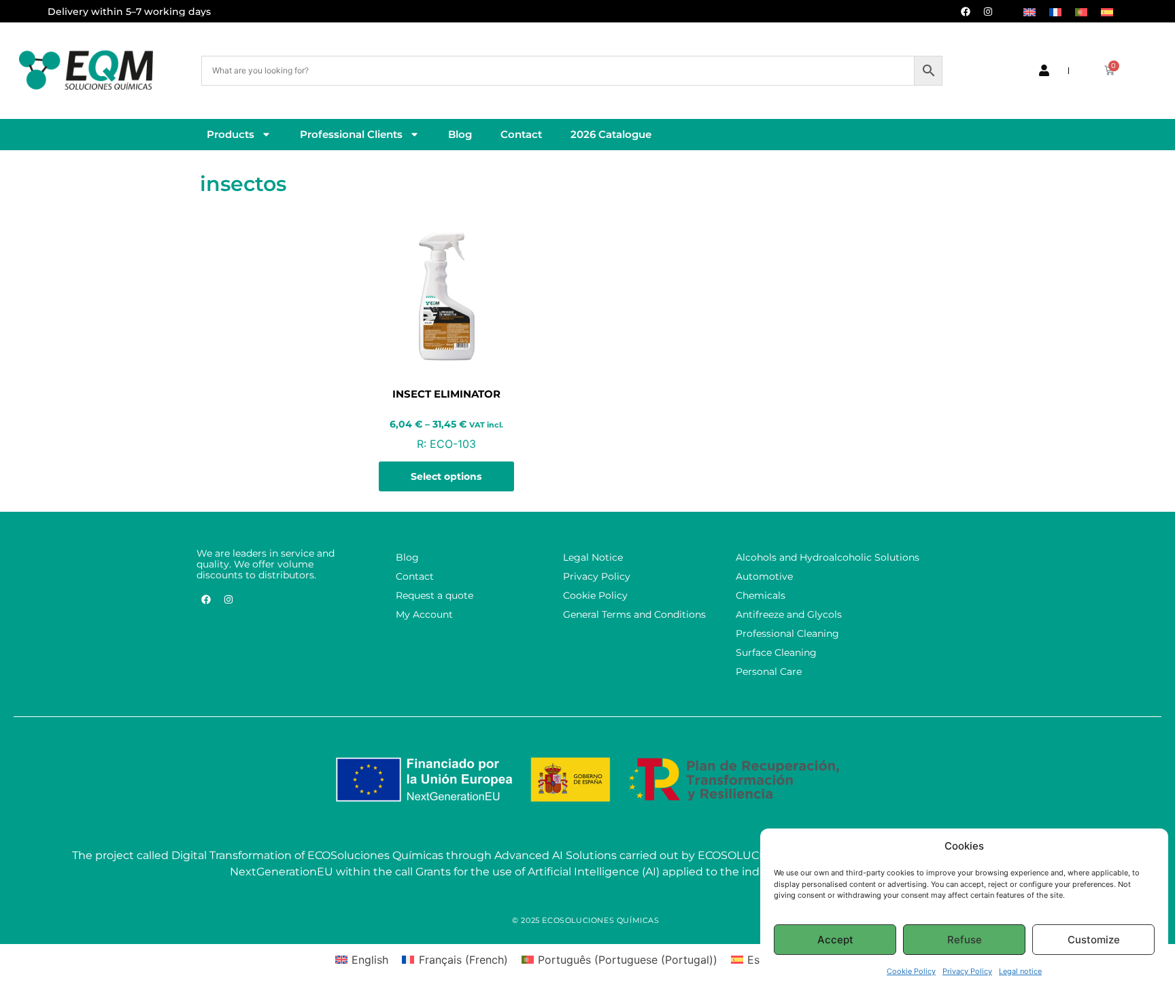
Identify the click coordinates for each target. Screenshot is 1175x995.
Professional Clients (351, 134)
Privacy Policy (967, 971)
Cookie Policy (911, 971)
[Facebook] (965, 11)
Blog (460, 134)
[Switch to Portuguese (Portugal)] (1081, 11)
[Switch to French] (1055, 11)
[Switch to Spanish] (1107, 11)
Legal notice (1020, 971)
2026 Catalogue (611, 134)
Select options (446, 476)
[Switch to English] (1029, 11)
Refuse (964, 939)
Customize (1094, 939)
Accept (835, 939)
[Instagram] (988, 11)
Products (230, 134)
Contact (521, 134)
